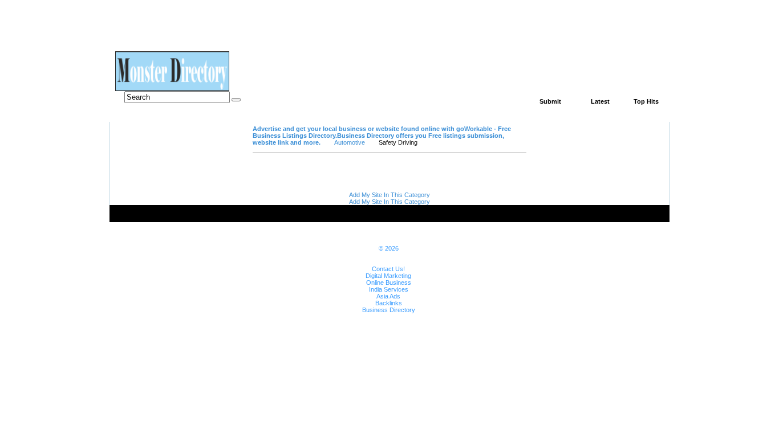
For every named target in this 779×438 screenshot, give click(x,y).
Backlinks (388, 303)
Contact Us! (388, 268)
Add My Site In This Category (389, 194)
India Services (388, 289)
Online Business (388, 282)
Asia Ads (388, 296)
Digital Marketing (388, 275)
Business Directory (388, 309)
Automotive (349, 142)
